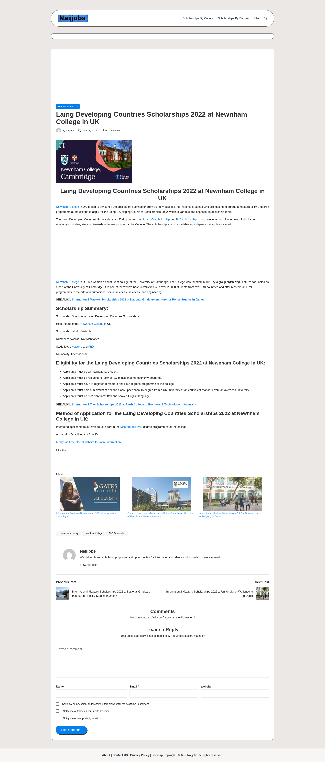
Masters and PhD (131, 426)
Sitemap (157, 755)
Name (61, 686)
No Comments (112, 130)
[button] (88, 565)
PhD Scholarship (117, 533)
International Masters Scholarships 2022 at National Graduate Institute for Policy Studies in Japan (138, 299)
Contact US (120, 755)
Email (134, 686)
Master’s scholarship (156, 219)
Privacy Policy (139, 755)
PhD (91, 346)
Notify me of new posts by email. (81, 718)
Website (206, 686)
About (106, 755)
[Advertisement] (157, 79)
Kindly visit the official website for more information (88, 442)
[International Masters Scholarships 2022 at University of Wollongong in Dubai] (233, 494)
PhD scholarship (186, 219)
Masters (77, 346)
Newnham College (67, 206)
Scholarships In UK (68, 106)
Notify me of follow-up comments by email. (86, 711)
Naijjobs (88, 551)
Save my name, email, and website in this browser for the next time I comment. (105, 703)
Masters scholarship (68, 533)
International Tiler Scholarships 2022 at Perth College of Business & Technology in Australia (134, 404)
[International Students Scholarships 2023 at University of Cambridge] (90, 494)
